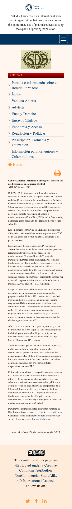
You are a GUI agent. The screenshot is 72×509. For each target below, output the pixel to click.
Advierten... (20, 107)
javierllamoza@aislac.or (38, 419)
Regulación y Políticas (29, 133)
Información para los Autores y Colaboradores (35, 154)
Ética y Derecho (24, 113)
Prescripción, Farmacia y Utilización (30, 142)
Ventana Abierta (24, 100)
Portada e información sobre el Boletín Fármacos (35, 85)
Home (17, 164)
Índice (16, 94)
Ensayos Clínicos (24, 120)
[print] (57, 174)
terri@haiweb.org (50, 415)
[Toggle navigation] (63, 39)
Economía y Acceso (27, 126)
